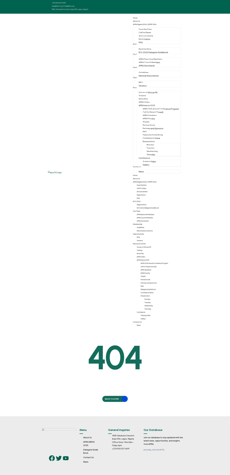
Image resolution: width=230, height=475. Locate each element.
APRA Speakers (146, 270)
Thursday (147, 309)
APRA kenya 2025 (143, 260)
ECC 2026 (137, 201)
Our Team (136, 211)
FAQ (138, 198)
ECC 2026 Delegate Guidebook (148, 208)
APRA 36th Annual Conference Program (154, 263)
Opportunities (138, 234)
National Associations (145, 231)
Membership (137, 224)
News (139, 325)
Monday (147, 299)
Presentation (145, 296)
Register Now (141, 205)
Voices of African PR (144, 247)
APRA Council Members (145, 218)
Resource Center (139, 244)
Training (139, 250)
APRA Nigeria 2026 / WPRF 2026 (144, 182)
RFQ (138, 237)
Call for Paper (141, 188)
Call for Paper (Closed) (148, 267)
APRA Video (141, 257)
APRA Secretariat (143, 221)
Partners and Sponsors (149, 283)
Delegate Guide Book (148, 289)
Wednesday (148, 306)
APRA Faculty (145, 273)
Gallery (143, 319)
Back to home (112, 399)
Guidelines (140, 227)
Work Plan (140, 253)
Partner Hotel (145, 279)
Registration (141, 195)
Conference (141, 312)
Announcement (142, 191)
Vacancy (140, 240)
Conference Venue (147, 293)
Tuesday (147, 302)
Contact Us (137, 322)
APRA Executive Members (145, 214)
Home (135, 175)
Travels (143, 276)
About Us (136, 179)
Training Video (146, 315)
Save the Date (141, 185)
